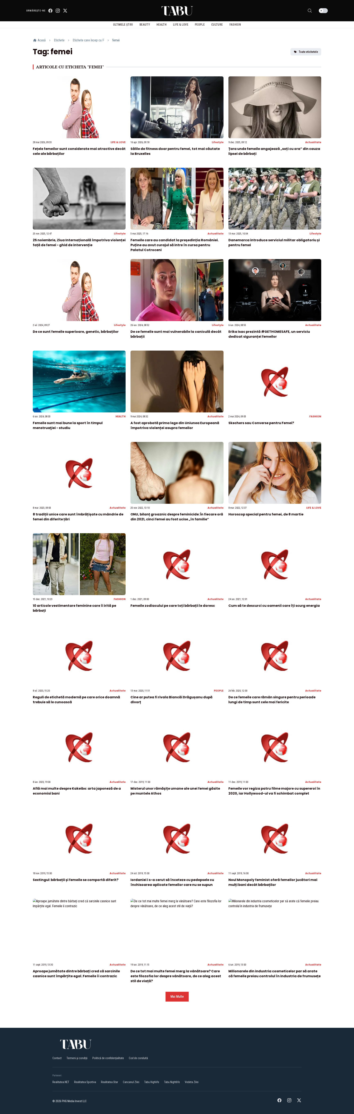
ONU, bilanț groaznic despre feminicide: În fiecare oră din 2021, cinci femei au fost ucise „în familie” (176, 517)
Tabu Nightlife (172, 1082)
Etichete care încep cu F (88, 40)
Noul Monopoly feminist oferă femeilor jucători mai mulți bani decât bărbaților (272, 882)
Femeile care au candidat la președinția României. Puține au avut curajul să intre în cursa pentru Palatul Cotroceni (174, 245)
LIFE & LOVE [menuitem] (180, 24)
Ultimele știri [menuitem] (123, 24)
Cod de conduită (138, 1058)
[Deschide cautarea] (310, 11)
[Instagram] (57, 10)
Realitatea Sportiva (85, 1082)
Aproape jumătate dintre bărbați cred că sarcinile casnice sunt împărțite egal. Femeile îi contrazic (76, 973)
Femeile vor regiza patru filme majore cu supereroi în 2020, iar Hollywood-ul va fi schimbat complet (274, 791)
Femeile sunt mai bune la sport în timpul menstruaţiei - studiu (68, 425)
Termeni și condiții (77, 1058)
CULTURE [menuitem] (217, 24)
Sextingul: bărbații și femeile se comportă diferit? (75, 879)
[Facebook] (50, 10)
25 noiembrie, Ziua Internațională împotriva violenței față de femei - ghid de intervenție (79, 242)
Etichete (59, 40)
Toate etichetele (308, 51)
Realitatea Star (109, 1082)
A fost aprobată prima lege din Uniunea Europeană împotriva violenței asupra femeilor (174, 425)
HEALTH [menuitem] (162, 24)
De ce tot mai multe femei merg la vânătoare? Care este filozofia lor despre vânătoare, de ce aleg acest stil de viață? (175, 976)
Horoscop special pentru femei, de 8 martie (265, 514)
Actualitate (313, 142)
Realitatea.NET (60, 1082)
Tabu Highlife (151, 1082)
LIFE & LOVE (118, 142)
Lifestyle (218, 142)
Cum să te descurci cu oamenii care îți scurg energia (274, 605)
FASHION (315, 416)
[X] (65, 10)
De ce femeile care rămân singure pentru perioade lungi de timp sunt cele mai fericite (271, 699)
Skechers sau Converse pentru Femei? (261, 423)
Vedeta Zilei (192, 1082)
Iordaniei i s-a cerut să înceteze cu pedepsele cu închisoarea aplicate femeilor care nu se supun (172, 882)
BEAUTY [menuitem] (145, 24)
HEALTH (121, 416)
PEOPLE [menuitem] (200, 24)
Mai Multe (177, 997)
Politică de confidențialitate (108, 1058)
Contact (57, 1058)
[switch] (323, 10)
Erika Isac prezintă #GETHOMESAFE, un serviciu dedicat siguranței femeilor (269, 334)
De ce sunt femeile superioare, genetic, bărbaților (76, 331)
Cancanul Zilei (131, 1082)
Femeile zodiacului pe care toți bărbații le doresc (172, 605)
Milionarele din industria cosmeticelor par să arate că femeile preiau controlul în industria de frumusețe (274, 973)
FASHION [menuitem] (235, 24)
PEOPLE (219, 690)
